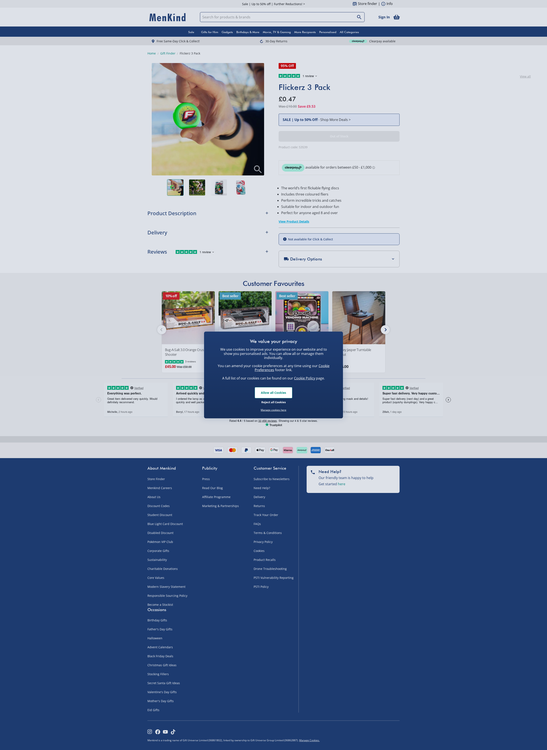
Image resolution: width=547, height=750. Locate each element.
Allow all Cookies (273, 393)
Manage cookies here (273, 410)
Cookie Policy (304, 378)
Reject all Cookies (273, 402)
